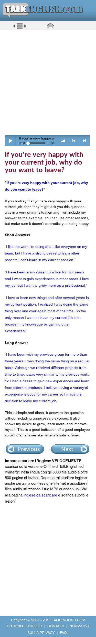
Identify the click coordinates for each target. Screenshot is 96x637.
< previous (74, 141)
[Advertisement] (48, 82)
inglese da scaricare (40, 494)
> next (85, 141)
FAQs (64, 632)
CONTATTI (55, 625)
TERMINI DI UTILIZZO (24, 625)
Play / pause (10, 141)
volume (63, 141)
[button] (19, 27)
